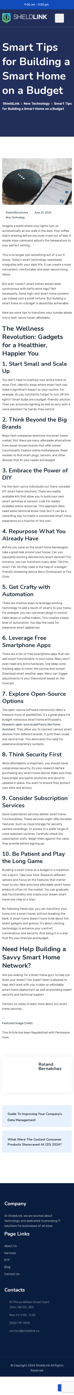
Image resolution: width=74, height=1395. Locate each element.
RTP (7, 1260)
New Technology (15, 217)
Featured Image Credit (17, 1023)
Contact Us (12, 1274)
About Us (10, 1246)
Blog (7, 1267)
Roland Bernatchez (17, 212)
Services (10, 1253)
